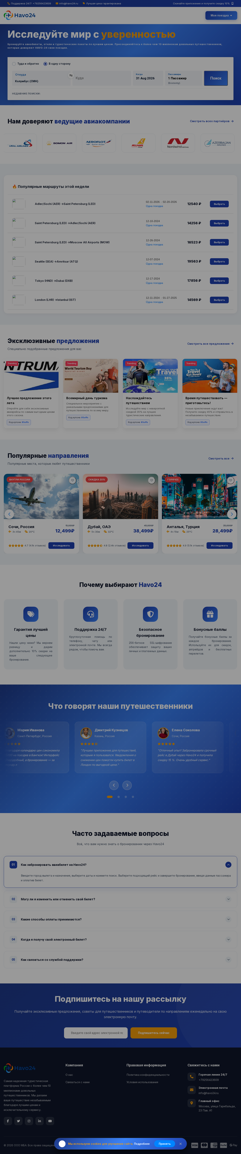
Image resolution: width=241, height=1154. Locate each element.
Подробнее (142, 1143)
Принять (165, 1143)
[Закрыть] (180, 1144)
